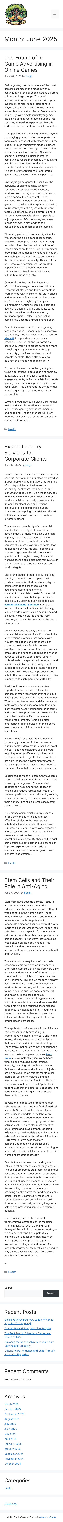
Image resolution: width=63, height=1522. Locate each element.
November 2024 (14, 1458)
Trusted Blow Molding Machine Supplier (27, 1328)
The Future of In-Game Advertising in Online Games (28, 63)
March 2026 (11, 1404)
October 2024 (12, 1463)
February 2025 (13, 1443)
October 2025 (12, 1409)
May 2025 (10, 1434)
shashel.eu (10, 1503)
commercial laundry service (21, 604)
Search (8, 1287)
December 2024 (13, 1453)
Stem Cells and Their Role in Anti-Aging (29, 883)
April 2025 (10, 1438)
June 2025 (10, 1429)
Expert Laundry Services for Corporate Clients (25, 452)
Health (12, 429)
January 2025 (12, 1448)
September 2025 (14, 1414)
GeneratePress (48, 1517)
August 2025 (11, 1419)
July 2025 (10, 1424)
